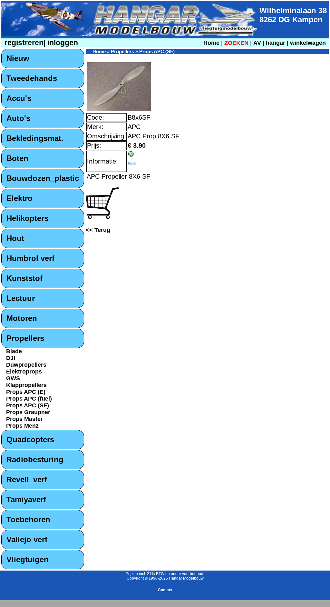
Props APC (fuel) (29, 398)
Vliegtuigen (27, 559)
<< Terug (98, 230)
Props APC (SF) (27, 405)
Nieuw (17, 58)
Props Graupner (28, 412)
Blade (14, 351)
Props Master (24, 419)
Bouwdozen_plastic (42, 178)
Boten (17, 158)
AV (258, 43)
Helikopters (27, 218)
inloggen (61, 43)
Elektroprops (24, 371)
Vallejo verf (26, 539)
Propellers (25, 338)
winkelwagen (308, 43)
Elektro (19, 198)
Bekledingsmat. (34, 138)
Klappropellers (26, 385)
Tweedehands (31, 78)
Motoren (21, 318)
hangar (275, 43)
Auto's (18, 118)
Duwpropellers (26, 365)
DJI (10, 358)
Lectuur (20, 298)
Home (211, 43)
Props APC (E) (25, 392)
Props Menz (22, 426)
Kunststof (24, 278)
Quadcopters (30, 439)
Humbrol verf (30, 258)
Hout (15, 238)
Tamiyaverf (26, 499)
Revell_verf (26, 479)
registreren (23, 43)
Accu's (18, 98)
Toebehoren (28, 519)
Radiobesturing (34, 459)
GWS (13, 378)
